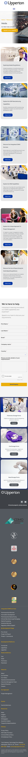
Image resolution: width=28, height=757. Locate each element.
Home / (4, 19)
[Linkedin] (21, 502)
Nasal (2, 658)
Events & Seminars (6, 705)
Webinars (3, 717)
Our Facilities (4, 675)
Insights (3, 714)
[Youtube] (25, 502)
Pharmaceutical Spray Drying (9, 617)
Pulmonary (4, 661)
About (2, 673)
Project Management (6, 693)
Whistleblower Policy (6, 737)
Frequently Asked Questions (8, 723)
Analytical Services (6, 623)
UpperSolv (4, 650)
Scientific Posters (5, 721)
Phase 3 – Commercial (7, 636)
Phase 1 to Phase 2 (6, 634)
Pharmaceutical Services (7, 612)
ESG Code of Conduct (6, 732)
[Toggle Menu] (14, 9)
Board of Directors (6, 684)
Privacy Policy (4, 730)
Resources (10, 19)
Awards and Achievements (8, 680)
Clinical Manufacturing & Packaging (10, 619)
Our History (4, 677)
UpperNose (4, 648)
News (2, 712)
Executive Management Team (9, 682)
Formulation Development (8, 614)
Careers (3, 686)
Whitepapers (4, 719)
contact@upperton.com (17, 746)
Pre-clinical (4, 632)
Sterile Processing (6, 621)
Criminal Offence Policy (7, 735)
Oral (2, 656)
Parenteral (4, 663)
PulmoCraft (4, 645)
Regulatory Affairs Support (8, 625)
